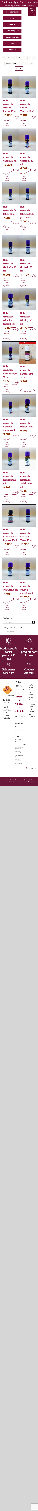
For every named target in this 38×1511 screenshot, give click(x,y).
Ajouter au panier (6, 123)
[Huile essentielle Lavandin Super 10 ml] (10, 406)
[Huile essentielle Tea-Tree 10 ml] (10, 569)
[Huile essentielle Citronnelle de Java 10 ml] (27, 193)
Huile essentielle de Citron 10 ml (9, 210)
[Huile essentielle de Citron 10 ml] (10, 193)
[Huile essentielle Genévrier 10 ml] (27, 246)
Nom (16, 716)
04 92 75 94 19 (6, 701)
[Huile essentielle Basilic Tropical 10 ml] (27, 87)
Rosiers (12, 18)
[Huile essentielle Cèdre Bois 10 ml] (27, 140)
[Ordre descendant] (34, 58)
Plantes (12, 24)
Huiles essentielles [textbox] (18, 631)
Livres (12, 43)
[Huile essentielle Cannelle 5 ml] (10, 140)
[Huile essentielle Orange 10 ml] (27, 406)
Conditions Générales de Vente (26, 782)
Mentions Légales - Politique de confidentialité (18, 781)
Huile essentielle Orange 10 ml (26, 423)
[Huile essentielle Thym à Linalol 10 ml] (27, 569)
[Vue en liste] (21, 68)
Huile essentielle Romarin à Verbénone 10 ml (26, 479)
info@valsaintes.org (11, 695)
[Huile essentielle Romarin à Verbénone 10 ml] (27, 459)
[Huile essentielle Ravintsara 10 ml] (10, 459)
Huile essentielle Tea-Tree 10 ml (10, 586)
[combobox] (19, 631)
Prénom (22, 716)
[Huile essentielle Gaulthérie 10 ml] (10, 246)
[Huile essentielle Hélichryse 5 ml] (27, 299)
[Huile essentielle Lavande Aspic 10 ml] (10, 352)
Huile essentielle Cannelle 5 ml (9, 157)
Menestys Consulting (15, 780)
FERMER (35, 2)
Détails (16, 117)
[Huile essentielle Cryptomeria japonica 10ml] (10, 516)
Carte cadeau (12, 50)
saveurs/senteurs (12, 37)
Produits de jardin (12, 31)
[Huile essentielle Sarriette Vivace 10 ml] (27, 516)
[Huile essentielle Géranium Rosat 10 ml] (10, 299)
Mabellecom (24, 780)
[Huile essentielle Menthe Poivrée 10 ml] (10, 87)
